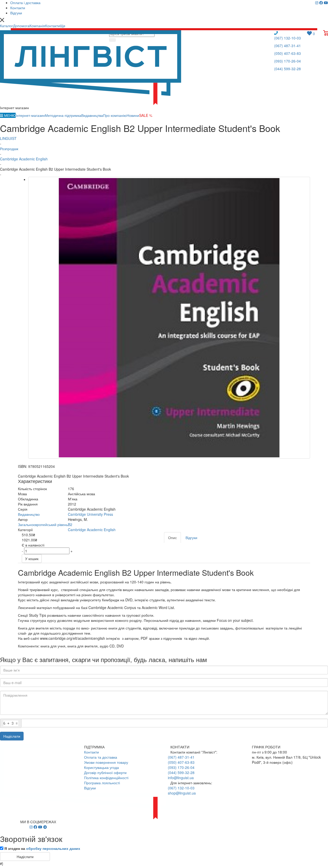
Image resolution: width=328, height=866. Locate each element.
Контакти (91, 752)
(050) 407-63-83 (287, 53)
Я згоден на (42, 848)
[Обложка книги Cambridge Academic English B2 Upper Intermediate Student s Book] (169, 318)
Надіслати (11, 736)
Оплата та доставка (100, 757)
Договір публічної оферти (105, 772)
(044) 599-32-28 (287, 68)
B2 (70, 524)
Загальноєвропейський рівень (43, 524)
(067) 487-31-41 (287, 45)
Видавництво (29, 514)
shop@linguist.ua (182, 793)
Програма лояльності (102, 782)
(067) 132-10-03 (287, 37)
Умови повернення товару (106, 762)
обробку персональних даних (53, 848)
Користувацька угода (101, 767)
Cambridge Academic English (92, 529)
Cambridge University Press (90, 514)
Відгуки (90, 787)
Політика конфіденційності (106, 777)
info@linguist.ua (181, 777)
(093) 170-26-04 (287, 61)
